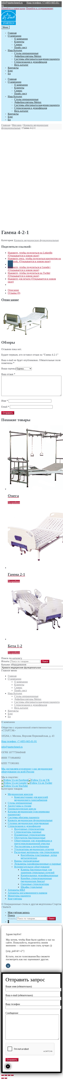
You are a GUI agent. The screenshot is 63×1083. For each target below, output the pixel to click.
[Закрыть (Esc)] (2, 1075)
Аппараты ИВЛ (16, 890)
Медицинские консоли (20, 794)
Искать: (5, 661)
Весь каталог (21, 64)
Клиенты (19, 41)
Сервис (18, 44)
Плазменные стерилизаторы (29, 834)
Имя (4, 400)
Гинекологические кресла (22, 808)
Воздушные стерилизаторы (29, 829)
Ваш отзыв (8, 374)
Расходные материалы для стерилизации (36, 852)
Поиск (11, 915)
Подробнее (14, 502)
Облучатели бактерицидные (29, 837)
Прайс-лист (20, 47)
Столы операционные (26, 53)
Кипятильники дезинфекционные (39, 875)
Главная (12, 33)
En (9, 73)
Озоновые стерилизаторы (35, 884)
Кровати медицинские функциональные (36, 240)
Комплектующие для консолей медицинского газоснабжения (31, 798)
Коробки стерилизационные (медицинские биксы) (36, 880)
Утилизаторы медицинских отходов (34, 849)
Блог (10, 70)
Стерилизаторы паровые (27, 832)
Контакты (13, 67)
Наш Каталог (15, 50)
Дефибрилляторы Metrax (27, 56)
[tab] (35, 290)
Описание (13, 290)
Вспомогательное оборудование (32, 866)
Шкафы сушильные (31, 887)
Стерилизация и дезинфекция (30, 62)
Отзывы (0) (14, 293)
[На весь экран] (9, 1075)
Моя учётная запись (19, 912)
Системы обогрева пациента (23, 817)
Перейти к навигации (13, 8)
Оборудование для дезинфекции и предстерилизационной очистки (33, 842)
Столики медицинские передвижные (28, 823)
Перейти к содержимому (39, 8)
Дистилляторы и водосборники (31, 846)
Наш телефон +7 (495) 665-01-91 (19, 741)
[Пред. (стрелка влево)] (2, 1078)
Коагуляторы (15, 898)
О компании (14, 35)
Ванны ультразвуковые (26, 861)
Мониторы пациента (19, 895)
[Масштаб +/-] (12, 1075)
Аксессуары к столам (19, 805)
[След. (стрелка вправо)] (6, 1078)
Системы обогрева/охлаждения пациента (37, 59)
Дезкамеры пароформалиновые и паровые (37, 863)
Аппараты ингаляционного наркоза (27, 892)
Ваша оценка (8, 368)
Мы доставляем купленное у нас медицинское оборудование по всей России (26, 770)
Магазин (16, 125)
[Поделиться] (6, 1075)
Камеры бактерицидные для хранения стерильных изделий (37, 871)
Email (5, 406)
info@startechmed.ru (12, 2)
